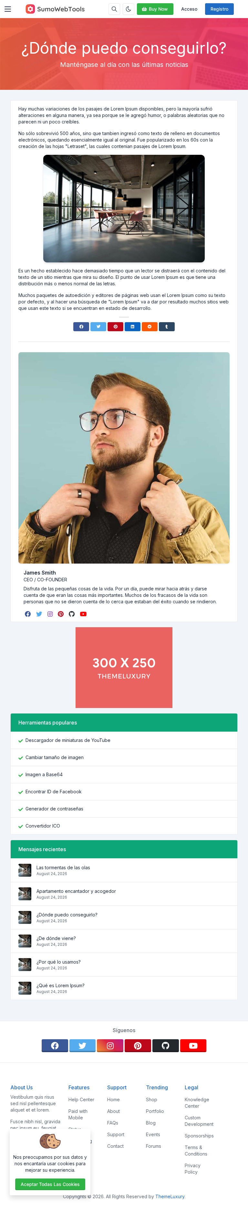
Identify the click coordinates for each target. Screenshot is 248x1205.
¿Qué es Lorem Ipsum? (60, 985)
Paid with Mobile (78, 1114)
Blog (151, 1123)
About (113, 1111)
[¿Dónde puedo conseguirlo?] (24, 920)
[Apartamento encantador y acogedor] (24, 897)
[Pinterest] (115, 326)
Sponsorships (199, 1135)
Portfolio (155, 1111)
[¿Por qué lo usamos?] (24, 967)
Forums (153, 1146)
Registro (219, 9)
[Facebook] (81, 326)
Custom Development (199, 1121)
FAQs (112, 1123)
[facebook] (29, 614)
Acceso (189, 9)
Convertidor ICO (43, 826)
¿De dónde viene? (56, 938)
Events (153, 1134)
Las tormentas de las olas (63, 867)
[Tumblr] (167, 326)
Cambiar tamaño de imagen (55, 757)
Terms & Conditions (196, 1151)
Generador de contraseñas (54, 808)
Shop (151, 1099)
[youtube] (83, 614)
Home (113, 1099)
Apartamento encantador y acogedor (76, 891)
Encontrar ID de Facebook (54, 791)
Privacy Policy (193, 1169)
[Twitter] (98, 326)
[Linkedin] (132, 326)
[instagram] (50, 614)
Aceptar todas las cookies (50, 1184)
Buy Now (158, 9)
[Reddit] (150, 326)
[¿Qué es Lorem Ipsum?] (24, 991)
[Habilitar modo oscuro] (128, 9)
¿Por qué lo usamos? (58, 962)
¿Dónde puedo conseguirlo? (67, 914)
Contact (115, 1146)
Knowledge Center (197, 1103)
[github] (72, 614)
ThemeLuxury (169, 1196)
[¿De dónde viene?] (24, 944)
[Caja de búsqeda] (114, 9)
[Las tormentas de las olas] (24, 873)
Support (115, 1134)
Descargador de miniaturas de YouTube (68, 740)
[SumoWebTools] (55, 9)
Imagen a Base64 (44, 774)
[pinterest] (61, 614)
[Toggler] (8, 9)
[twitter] (40, 614)
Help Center (81, 1099)
